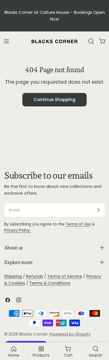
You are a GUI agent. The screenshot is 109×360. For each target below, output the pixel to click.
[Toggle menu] (6, 41)
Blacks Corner (33, 334)
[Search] (91, 41)
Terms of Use (78, 224)
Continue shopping (54, 99)
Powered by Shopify (70, 334)
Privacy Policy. (17, 230)
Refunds (34, 276)
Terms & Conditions (49, 283)
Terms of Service (64, 276)
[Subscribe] (98, 210)
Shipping (13, 276)
